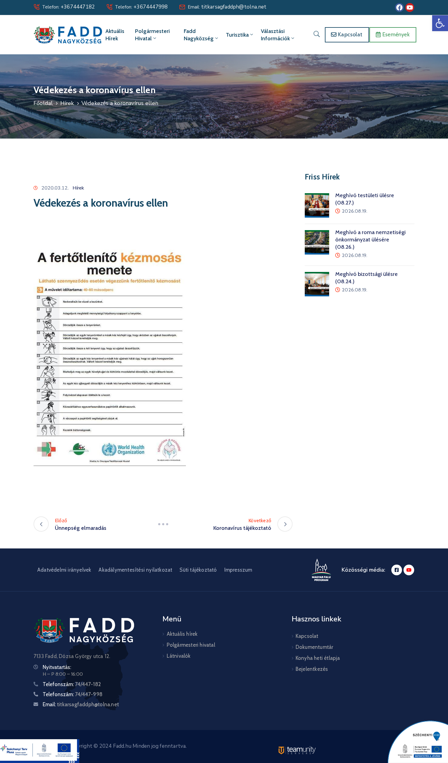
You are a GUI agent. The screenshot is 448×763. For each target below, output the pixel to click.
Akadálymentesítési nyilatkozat (135, 570)
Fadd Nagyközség (199, 35)
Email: (227, 7)
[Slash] (163, 524)
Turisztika (237, 34)
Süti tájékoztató (198, 570)
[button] (440, 23)
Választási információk (275, 35)
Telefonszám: (72, 684)
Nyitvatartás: (57, 667)
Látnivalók (179, 656)
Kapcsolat (307, 636)
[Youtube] (409, 7)
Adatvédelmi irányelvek (64, 570)
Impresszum (238, 570)
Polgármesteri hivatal (152, 35)
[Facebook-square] (396, 570)
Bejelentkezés (312, 669)
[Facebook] (399, 7)
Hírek (67, 103)
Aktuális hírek (114, 35)
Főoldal (43, 103)
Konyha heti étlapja (318, 658)
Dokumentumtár (314, 647)
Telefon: (68, 7)
